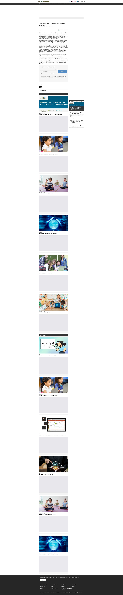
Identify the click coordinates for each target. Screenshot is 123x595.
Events (63, 3)
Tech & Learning (43, 26)
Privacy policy (64, 584)
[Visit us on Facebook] (69, 1)
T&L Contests (75, 17)
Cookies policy (74, 584)
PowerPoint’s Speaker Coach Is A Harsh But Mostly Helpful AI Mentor (77, 116)
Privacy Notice (44, 77)
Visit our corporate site (75, 577)
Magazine (62, 17)
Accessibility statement (43, 586)
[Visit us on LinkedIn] (77, 1)
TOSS (47, 41)
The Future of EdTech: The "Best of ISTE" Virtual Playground (76, 108)
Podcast (74, 3)
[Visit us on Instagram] (72, 1)
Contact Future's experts (54, 584)
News (42, 3)
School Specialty (64, 45)
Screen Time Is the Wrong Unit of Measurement (76, 126)
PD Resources (68, 3)
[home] (39, 4)
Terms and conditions (43, 584)
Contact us (41, 588)
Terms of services (52, 76)
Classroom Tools (52, 3)
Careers (52, 586)
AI (80, 17)
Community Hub (55, 17)
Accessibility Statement (54, 588)
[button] (83, 1)
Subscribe (79, 3)
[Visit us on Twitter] (71, 1)
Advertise (68, 17)
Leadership (59, 3)
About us (73, 586)
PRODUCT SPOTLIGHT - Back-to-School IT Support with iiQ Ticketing (77, 121)
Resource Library (47, 17)
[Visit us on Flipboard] (75, 1)
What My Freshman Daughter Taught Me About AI (76, 113)
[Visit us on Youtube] (74, 1)
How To (46, 3)
